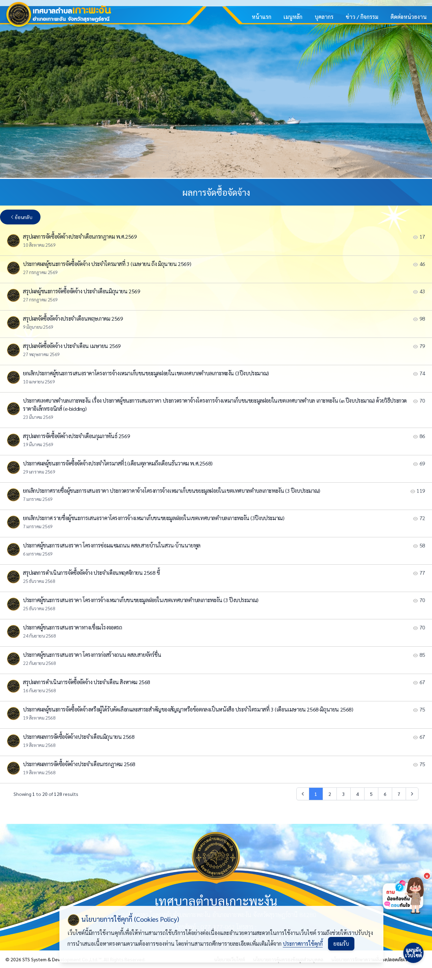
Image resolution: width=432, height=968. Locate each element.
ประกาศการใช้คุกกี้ (303, 943)
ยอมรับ (341, 943)
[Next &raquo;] (412, 793)
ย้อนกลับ (23, 217)
